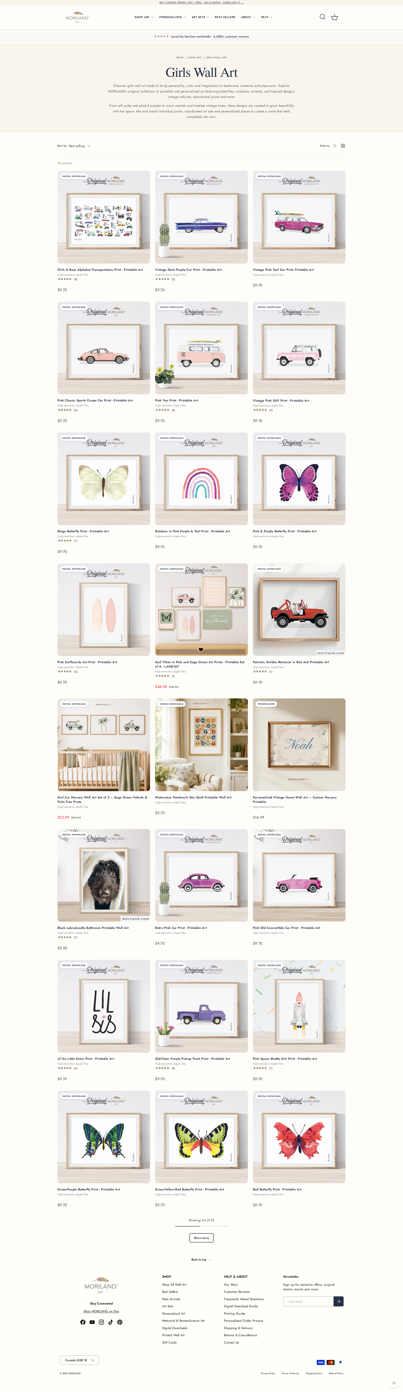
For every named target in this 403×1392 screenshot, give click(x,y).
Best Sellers (170, 1291)
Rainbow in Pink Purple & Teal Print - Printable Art (192, 531)
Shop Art (194, 57)
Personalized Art (173, 1313)
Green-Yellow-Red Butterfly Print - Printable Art (189, 1189)
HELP (264, 17)
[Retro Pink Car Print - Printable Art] (201, 875)
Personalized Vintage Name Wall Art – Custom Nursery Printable (294, 799)
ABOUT (246, 17)
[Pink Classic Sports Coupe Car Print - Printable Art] (104, 348)
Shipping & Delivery (238, 1328)
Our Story (231, 1284)
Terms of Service (290, 1373)
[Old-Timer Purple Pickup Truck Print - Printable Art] (201, 1006)
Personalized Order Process (243, 1320)
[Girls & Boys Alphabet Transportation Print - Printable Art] (104, 217)
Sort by (62, 146)
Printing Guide (234, 1313)
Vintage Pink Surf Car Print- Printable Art (283, 269)
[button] (334, 17)
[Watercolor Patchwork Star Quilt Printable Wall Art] (201, 744)
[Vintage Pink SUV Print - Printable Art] (299, 348)
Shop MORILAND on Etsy (101, 1311)
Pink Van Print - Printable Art (176, 400)
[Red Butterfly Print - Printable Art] (299, 1137)
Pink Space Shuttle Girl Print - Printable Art (285, 1058)
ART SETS (198, 17)
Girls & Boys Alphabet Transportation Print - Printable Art (100, 269)
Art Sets (167, 1306)
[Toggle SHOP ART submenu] (152, 17)
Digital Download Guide (241, 1306)
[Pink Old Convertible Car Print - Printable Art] (299, 875)
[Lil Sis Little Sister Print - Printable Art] (104, 1006)
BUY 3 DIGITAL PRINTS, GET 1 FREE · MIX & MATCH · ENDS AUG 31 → (202, 2)
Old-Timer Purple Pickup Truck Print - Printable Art (192, 1058)
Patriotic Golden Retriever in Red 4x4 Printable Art (291, 662)
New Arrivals (171, 1299)
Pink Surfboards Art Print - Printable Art (87, 662)
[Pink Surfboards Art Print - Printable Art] (104, 609)
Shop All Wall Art (174, 1284)
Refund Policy (336, 1373)
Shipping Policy (314, 1373)
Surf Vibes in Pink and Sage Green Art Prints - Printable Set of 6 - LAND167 (199, 664)
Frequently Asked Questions (244, 1299)
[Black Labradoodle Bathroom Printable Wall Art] (104, 875)
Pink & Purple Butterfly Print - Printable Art (285, 531)
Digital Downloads (174, 1328)
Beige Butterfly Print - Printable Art (83, 531)
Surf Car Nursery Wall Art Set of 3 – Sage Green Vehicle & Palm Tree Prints (102, 799)
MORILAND (75, 1373)
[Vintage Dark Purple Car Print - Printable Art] (201, 217)
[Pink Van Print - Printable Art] (201, 348)
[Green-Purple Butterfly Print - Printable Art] (104, 1137)
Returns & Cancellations (240, 1335)
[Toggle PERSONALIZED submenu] (184, 17)
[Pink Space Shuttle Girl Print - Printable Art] (299, 1006)
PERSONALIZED (170, 17)
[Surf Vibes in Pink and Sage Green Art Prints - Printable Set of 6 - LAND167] (201, 609)
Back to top (199, 1260)
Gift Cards (169, 1342)
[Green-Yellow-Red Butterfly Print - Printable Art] (201, 1137)
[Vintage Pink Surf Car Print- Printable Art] (299, 217)
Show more (201, 1238)
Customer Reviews (237, 1291)
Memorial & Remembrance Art (183, 1320)
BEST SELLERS (225, 17)
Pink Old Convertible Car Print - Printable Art (286, 928)
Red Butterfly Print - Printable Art (277, 1189)
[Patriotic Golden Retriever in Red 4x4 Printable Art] (299, 609)
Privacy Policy (268, 1373)
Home (179, 57)
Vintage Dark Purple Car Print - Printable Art (188, 269)
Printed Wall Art (173, 1335)
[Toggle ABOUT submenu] (253, 17)
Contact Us (231, 1342)
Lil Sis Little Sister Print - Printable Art (86, 1058)
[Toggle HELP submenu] (271, 17)
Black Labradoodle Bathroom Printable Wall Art (93, 928)
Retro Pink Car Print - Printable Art (181, 928)
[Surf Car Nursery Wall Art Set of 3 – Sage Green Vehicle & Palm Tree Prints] (104, 744)
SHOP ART (142, 17)
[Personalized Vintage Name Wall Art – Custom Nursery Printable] (299, 744)
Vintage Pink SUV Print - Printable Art (281, 400)
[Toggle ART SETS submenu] (208, 17)
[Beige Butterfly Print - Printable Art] (104, 478)
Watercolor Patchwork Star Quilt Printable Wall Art (193, 797)
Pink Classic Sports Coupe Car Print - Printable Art (95, 400)
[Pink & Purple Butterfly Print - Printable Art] (299, 478)
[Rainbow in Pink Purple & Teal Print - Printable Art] (201, 478)
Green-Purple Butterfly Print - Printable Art (89, 1189)
